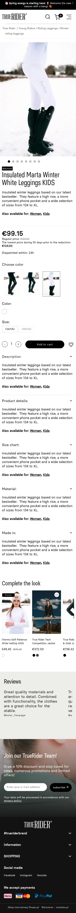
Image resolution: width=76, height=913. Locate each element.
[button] (71, 16)
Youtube (42, 875)
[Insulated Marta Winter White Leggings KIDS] (51, 284)
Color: (6, 304)
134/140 (10, 329)
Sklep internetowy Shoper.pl (23, 907)
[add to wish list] (71, 345)
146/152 (26, 329)
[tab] (38, 373)
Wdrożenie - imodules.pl (55, 907)
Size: (6, 322)
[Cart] (59, 16)
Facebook (10, 875)
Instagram (26, 875)
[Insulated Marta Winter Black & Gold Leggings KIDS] (11, 284)
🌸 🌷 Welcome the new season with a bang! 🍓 (38, 5)
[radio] (4, 311)
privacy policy (12, 800)
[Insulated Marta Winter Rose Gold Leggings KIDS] (31, 284)
